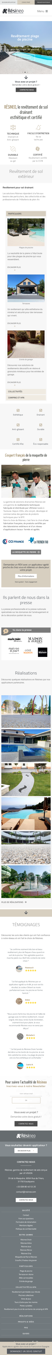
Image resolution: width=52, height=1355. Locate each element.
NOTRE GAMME (26, 1234)
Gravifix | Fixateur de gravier (26, 1260)
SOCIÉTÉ (26, 1210)
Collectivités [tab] (15, 391)
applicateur (38, 1145)
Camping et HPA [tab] (16, 397)
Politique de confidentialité (26, 1228)
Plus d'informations (26, 576)
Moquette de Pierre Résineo (26, 1256)
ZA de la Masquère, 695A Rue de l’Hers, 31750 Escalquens (26, 1180)
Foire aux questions (26, 1218)
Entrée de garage (26, 1281)
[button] (42, 11)
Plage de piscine (26, 1270)
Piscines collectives (26, 1295)
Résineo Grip (26, 1253)
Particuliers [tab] (14, 213)
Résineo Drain (26, 1239)
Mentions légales (26, 1225)
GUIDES (26, 1333)
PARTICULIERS (26, 1266)
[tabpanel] (26, 302)
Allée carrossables (26, 1277)
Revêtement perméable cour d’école (26, 1291)
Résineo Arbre (26, 1243)
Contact (26, 1215)
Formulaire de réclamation (26, 1222)
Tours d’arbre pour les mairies (26, 1302)
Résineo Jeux (26, 1246)
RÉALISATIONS (26, 1316)
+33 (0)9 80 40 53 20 (26, 1186)
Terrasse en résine (26, 1274)
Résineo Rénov (26, 1250)
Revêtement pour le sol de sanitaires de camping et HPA (26, 1309)
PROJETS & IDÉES (26, 1321)
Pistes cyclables (26, 1305)
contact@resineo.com (26, 1191)
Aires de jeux (26, 1298)
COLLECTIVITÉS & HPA (26, 1287)
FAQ (26, 1327)
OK (26, 1100)
